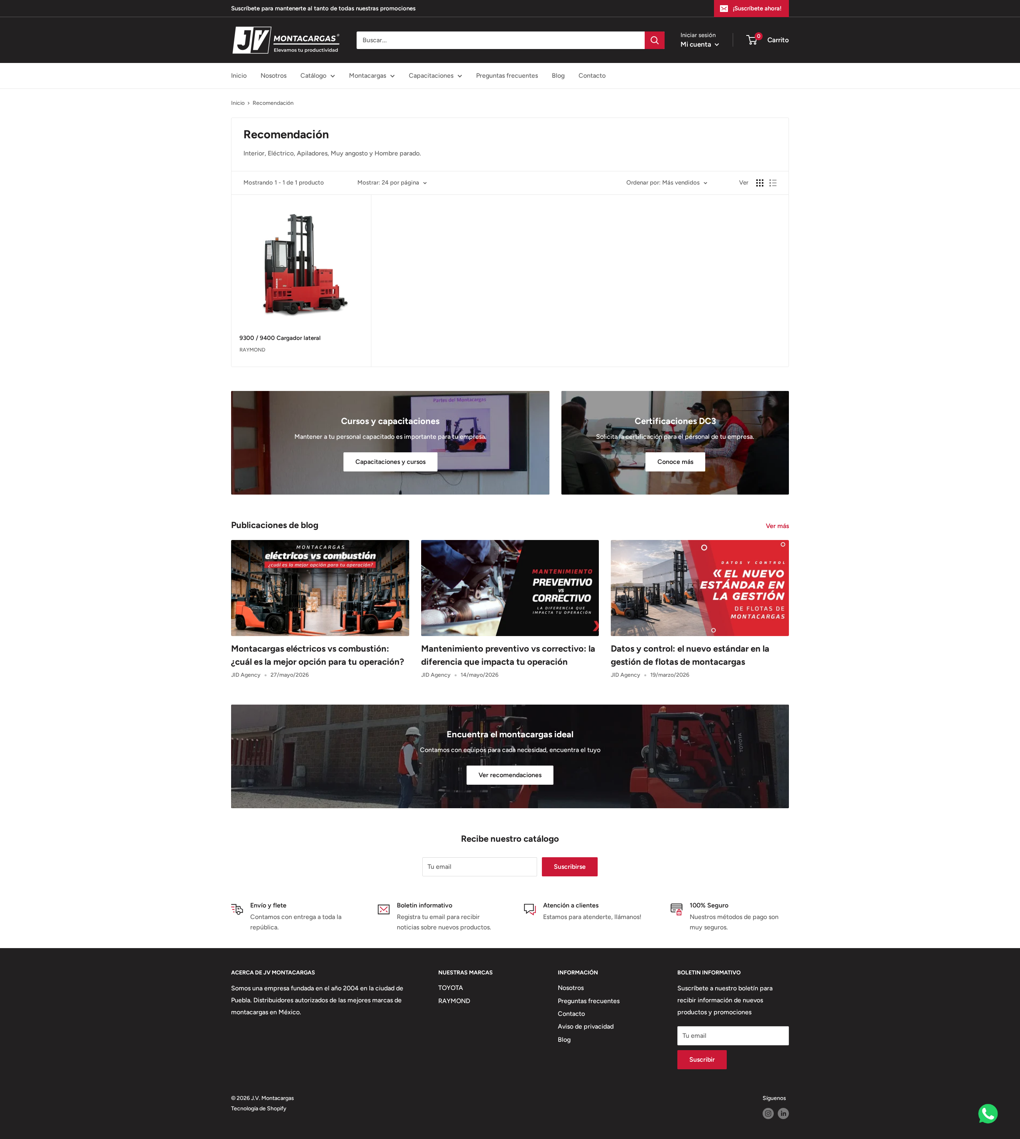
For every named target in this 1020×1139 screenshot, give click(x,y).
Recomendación (273, 103)
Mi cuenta (697, 44)
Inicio (239, 75)
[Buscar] (655, 40)
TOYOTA (450, 988)
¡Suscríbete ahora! (757, 8)
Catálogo (313, 75)
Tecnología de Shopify (258, 1108)
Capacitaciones (431, 75)
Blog (558, 75)
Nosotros (273, 75)
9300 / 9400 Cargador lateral (280, 338)
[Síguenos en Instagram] (768, 1113)
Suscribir (702, 1059)
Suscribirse (570, 866)
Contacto (592, 75)
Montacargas (367, 75)
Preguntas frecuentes (507, 75)
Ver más (778, 526)
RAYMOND (454, 1001)
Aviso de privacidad (586, 1026)
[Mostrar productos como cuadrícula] (759, 183)
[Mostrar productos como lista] (773, 183)
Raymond (252, 350)
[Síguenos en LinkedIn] (783, 1113)
